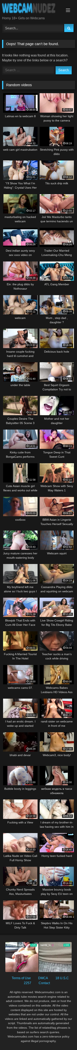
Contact (44, 983)
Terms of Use (21, 978)
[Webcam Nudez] (31, 8)
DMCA (43, 978)
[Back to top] (64, 1038)
